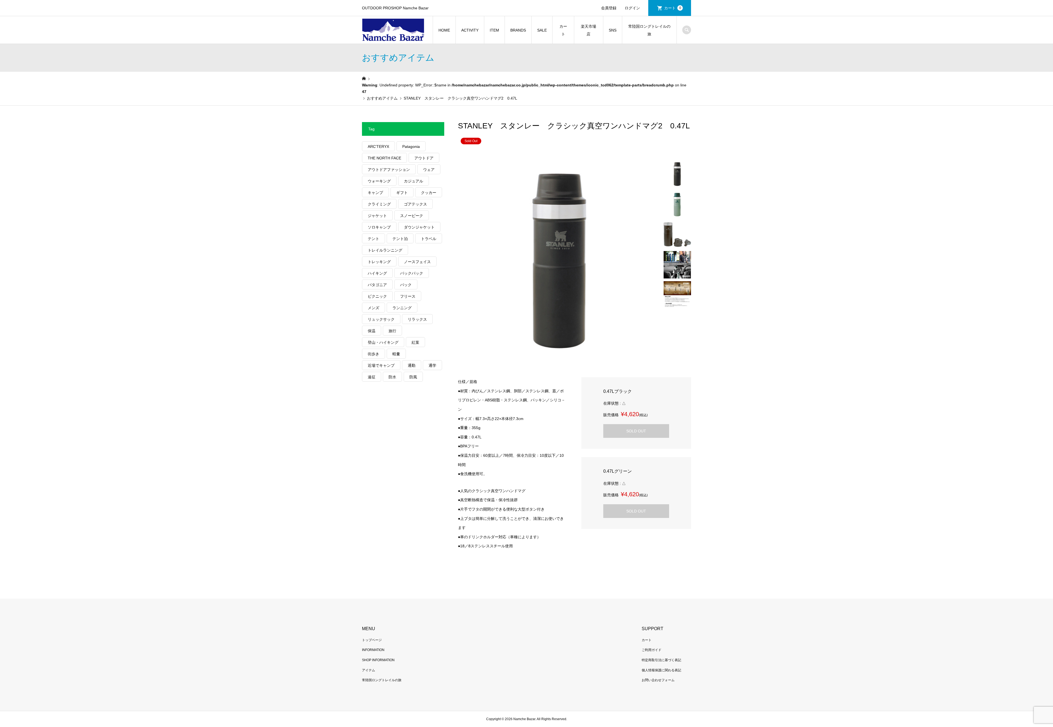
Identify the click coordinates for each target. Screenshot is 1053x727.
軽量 (396, 354)
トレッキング (379, 262)
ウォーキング (379, 181)
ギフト (402, 192)
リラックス (417, 319)
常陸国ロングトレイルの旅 (649, 30)
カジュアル (413, 181)
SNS (612, 30)
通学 (432, 365)
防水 (392, 377)
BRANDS (518, 30)
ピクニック (377, 296)
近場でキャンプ (381, 365)
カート (672, 8)
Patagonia (411, 146)
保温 (371, 331)
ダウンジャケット (419, 227)
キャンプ (375, 192)
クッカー (428, 192)
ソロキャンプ (379, 227)
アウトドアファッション (389, 169)
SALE (542, 30)
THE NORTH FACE (384, 158)
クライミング (379, 204)
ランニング (402, 308)
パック (406, 285)
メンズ (373, 308)
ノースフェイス (417, 262)
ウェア (429, 169)
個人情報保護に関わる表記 (661, 670)
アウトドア (424, 158)
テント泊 (400, 238)
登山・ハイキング (383, 342)
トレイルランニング (385, 250)
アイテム (368, 670)
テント (373, 238)
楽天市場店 (588, 30)
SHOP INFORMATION (378, 660)
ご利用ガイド (651, 650)
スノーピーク (411, 215)
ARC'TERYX (378, 146)
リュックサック (381, 319)
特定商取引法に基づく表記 (661, 660)
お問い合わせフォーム (658, 680)
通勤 (411, 365)
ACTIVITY (470, 30)
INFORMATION (373, 650)
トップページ (372, 640)
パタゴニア (377, 285)
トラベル (428, 238)
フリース (407, 296)
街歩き (373, 354)
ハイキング (377, 273)
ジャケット (377, 215)
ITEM (494, 30)
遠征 (371, 377)
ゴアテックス (415, 204)
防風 (413, 377)
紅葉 (415, 342)
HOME (444, 30)
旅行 (392, 331)
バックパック (411, 273)
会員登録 (608, 8)
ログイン (632, 8)
